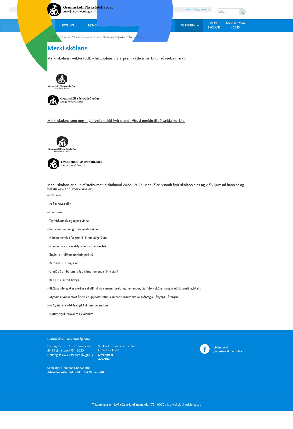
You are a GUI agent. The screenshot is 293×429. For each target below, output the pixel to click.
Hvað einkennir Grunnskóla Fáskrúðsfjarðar (99, 37)
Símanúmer (105, 355)
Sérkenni (65, 37)
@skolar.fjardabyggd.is (186, 404)
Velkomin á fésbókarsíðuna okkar (227, 349)
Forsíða (52, 37)
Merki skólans (137, 37)
